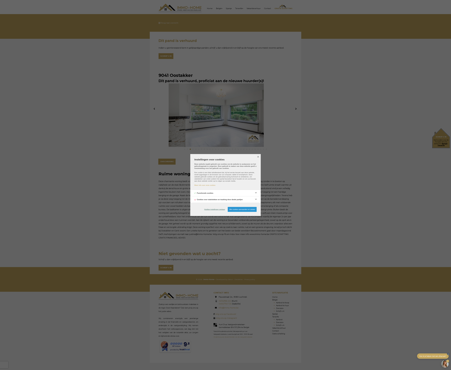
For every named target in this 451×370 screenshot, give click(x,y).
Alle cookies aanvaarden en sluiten (242, 209)
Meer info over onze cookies (204, 185)
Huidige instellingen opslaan (214, 209)
